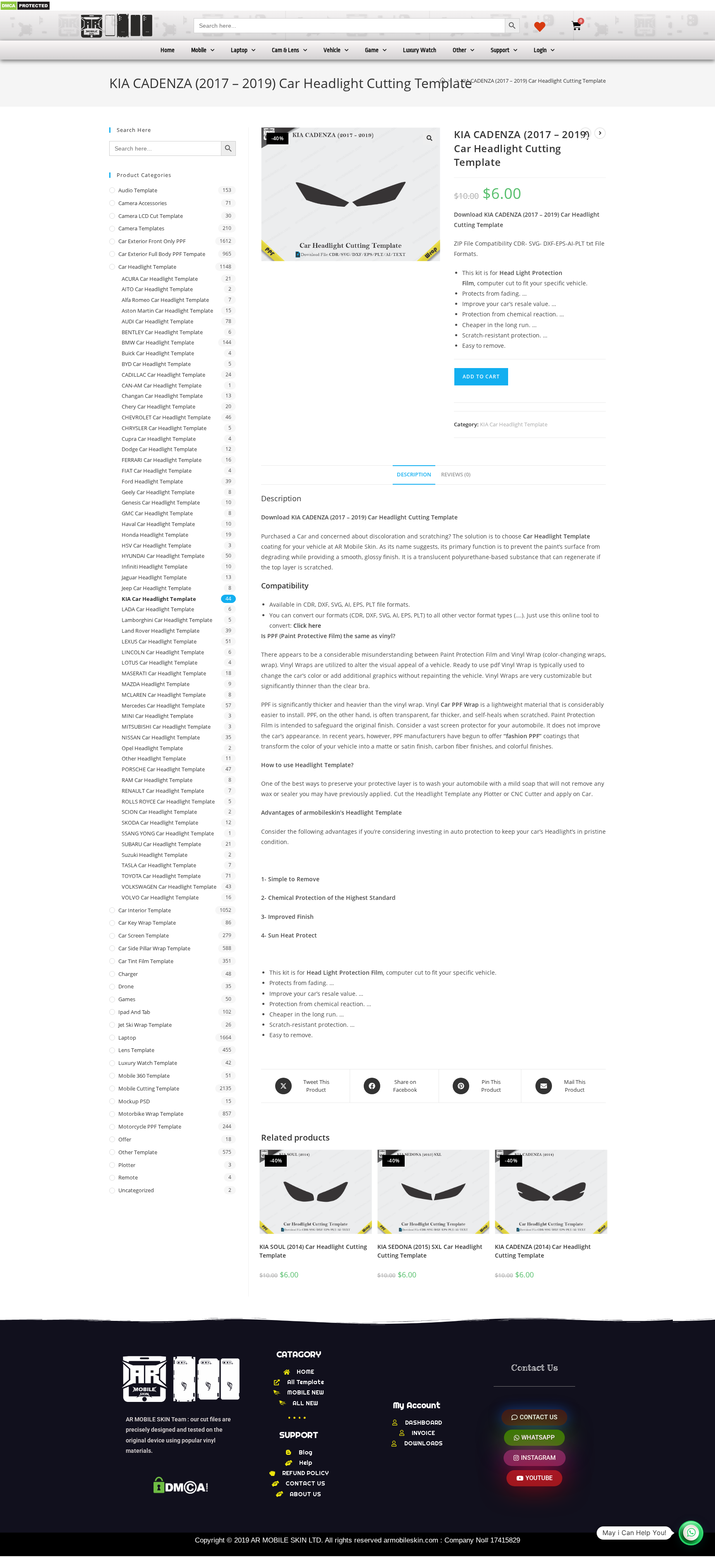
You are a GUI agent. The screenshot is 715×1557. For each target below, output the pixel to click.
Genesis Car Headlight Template (161, 502)
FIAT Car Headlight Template (157, 470)
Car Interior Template (144, 910)
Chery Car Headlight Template (158, 406)
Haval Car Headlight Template (158, 524)
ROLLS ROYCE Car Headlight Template (168, 801)
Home (168, 50)
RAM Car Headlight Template (157, 780)
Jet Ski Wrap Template (145, 1024)
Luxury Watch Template (147, 1063)
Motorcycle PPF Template (149, 1126)
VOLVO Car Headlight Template (160, 897)
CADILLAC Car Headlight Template (163, 374)
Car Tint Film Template (145, 961)
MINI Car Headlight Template (157, 716)
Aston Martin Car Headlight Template (167, 310)
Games (126, 999)
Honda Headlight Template (155, 534)
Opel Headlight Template (152, 748)
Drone (126, 986)
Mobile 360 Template (144, 1075)
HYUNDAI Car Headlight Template (163, 556)
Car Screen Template (143, 935)
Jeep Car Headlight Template (156, 588)
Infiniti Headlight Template (154, 566)
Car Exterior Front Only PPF (152, 241)
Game (372, 50)
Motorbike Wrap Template (150, 1113)
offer (124, 1139)
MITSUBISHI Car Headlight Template (166, 726)
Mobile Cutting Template (148, 1088)
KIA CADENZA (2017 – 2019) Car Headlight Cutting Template (533, 80)
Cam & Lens (285, 50)
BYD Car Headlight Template (156, 364)
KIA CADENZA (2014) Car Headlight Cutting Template (543, 1251)
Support (500, 50)
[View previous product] (585, 133)
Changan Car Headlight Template (162, 395)
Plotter (126, 1165)
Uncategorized (136, 1190)
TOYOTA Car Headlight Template (161, 876)
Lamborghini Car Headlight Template (167, 620)
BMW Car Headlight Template (158, 342)
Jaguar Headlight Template (154, 577)
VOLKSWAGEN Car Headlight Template (169, 886)
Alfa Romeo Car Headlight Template (165, 300)
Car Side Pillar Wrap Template (154, 948)
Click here (307, 625)
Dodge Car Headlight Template (159, 449)
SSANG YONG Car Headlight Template (168, 833)
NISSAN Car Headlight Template (161, 737)
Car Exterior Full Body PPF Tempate (161, 254)
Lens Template (136, 1050)
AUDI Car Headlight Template (157, 321)
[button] (429, 138)
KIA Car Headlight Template (513, 424)
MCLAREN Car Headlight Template (164, 694)
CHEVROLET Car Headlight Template (166, 417)
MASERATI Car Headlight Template (164, 673)
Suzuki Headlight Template (154, 855)
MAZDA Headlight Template (156, 684)
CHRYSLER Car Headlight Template (164, 428)
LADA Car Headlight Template (158, 609)
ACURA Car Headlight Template (160, 278)
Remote (128, 1177)
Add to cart (481, 376)
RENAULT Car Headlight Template (163, 790)
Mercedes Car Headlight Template (163, 705)
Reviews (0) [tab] (455, 474)
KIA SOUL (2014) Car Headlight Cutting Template (313, 1251)
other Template (137, 1152)
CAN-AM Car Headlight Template (162, 385)
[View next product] (600, 133)
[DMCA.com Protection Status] (25, 5)
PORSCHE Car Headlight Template (163, 769)
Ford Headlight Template (152, 481)
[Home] (442, 80)
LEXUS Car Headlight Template (159, 641)
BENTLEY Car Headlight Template (162, 332)
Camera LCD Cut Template (150, 216)
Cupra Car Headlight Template (159, 438)
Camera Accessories (142, 203)
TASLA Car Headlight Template (159, 865)
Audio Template (137, 190)
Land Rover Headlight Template (160, 630)
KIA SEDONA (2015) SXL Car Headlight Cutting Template (429, 1251)
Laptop (239, 50)
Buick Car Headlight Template (158, 353)
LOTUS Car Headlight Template (159, 662)
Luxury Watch (419, 50)
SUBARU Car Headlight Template (161, 844)
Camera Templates (141, 228)
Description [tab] (414, 474)
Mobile (198, 50)
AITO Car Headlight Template (157, 289)
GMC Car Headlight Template (157, 513)
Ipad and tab (134, 1012)
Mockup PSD (134, 1101)
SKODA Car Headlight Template (160, 822)
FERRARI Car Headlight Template (162, 460)
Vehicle (332, 50)
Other (459, 50)
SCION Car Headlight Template (159, 812)
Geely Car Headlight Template (158, 492)
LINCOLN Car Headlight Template (163, 652)
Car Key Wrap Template (147, 922)
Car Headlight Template (147, 266)
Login (540, 50)
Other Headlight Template (154, 758)
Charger (128, 974)
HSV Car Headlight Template (156, 545)
